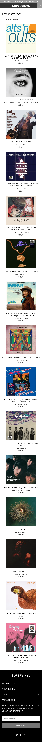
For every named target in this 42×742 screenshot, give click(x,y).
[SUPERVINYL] (21, 5)
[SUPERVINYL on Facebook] (21, 735)
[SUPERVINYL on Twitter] (16, 735)
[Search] (34, 6)
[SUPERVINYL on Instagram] (25, 735)
